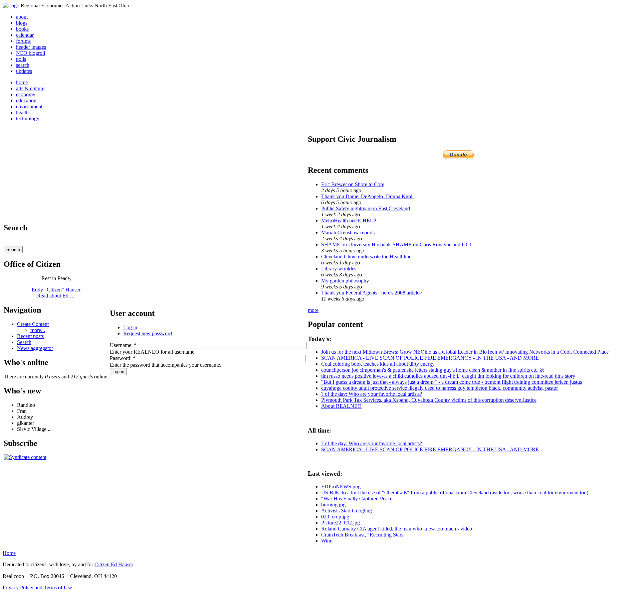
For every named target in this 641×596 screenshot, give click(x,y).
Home (9, 553)
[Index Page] (11, 5)
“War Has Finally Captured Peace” (358, 498)
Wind (327, 541)
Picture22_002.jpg (340, 522)
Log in (130, 327)
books (22, 29)
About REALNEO (341, 406)
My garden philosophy (345, 280)
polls (21, 59)
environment (29, 106)
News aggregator (35, 348)
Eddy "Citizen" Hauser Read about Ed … (56, 293)
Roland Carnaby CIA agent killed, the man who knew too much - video (396, 528)
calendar (25, 35)
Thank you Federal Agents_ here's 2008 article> (371, 292)
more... (37, 330)
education (26, 100)
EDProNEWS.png (341, 486)
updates (24, 71)
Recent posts (30, 336)
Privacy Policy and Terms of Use (37, 587)
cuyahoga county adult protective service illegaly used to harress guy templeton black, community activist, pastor (439, 388)
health (22, 112)
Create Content (33, 324)
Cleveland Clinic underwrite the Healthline (366, 256)
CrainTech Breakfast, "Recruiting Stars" (363, 535)
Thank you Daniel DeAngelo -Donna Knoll (367, 196)
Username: (123, 345)
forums (23, 41)
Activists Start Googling (346, 510)
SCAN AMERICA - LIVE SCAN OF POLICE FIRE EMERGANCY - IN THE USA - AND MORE (430, 358)
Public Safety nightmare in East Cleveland (365, 208)
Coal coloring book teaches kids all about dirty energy (378, 364)
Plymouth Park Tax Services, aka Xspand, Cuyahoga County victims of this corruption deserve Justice (429, 400)
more (313, 310)
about (22, 17)
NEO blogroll (30, 53)
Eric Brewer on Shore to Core (352, 184)
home (22, 82)
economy (25, 94)
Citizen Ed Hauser (113, 564)
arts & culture (30, 88)
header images (31, 47)
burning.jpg (333, 504)
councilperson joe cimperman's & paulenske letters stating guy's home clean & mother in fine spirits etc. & (432, 370)
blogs (21, 23)
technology (27, 118)
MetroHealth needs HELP (348, 220)
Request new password (147, 333)
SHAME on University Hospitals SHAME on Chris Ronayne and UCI (396, 244)
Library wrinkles (338, 268)
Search (24, 342)
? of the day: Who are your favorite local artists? (371, 394)
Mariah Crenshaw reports (348, 232)
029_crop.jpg (335, 516)
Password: (123, 358)
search (22, 65)
